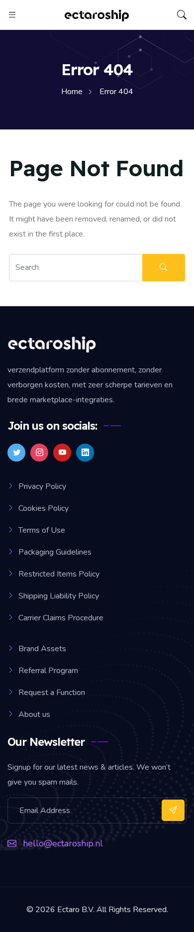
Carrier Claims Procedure (60, 617)
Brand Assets (42, 648)
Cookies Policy (43, 508)
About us (34, 714)
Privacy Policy (42, 486)
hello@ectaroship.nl (63, 843)
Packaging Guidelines (55, 552)
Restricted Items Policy (58, 574)
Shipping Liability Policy (58, 595)
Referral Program (48, 670)
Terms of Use (41, 530)
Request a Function (51, 692)
